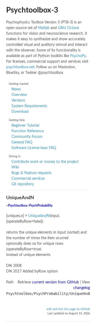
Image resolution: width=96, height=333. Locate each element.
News (16, 89)
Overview (19, 95)
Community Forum (26, 137)
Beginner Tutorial (25, 125)
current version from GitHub (55, 282)
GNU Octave (68, 28)
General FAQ (21, 142)
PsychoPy (78, 56)
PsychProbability (41, 205)
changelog (81, 288)
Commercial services (28, 178)
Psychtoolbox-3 (32, 10)
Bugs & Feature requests (31, 173)
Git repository (22, 184)
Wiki (15, 167)
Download (20, 112)
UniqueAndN (39, 216)
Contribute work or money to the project (45, 162)
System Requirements (29, 106)
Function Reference (27, 131)
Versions (18, 100)
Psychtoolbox (17, 205)
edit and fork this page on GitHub (68, 309)
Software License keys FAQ (33, 148)
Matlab (44, 28)
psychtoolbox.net (20, 67)
